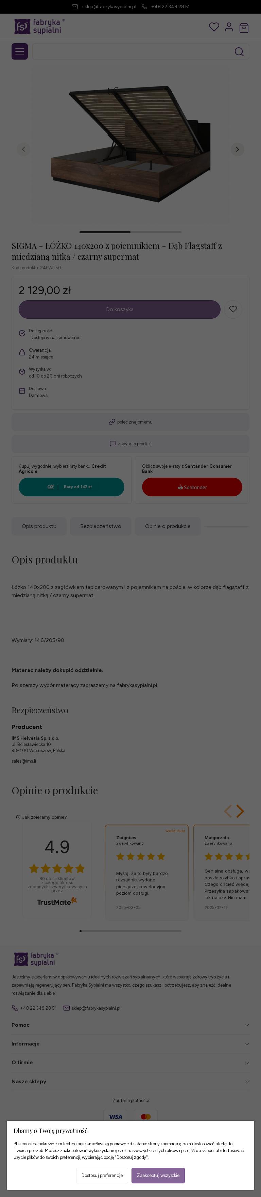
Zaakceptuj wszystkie (158, 1175)
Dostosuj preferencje (102, 1175)
